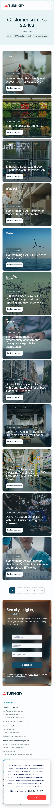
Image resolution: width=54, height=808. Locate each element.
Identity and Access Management (16, 740)
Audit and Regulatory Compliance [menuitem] (14, 736)
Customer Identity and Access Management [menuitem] (17, 754)
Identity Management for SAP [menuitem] (12, 721)
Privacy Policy (35, 790)
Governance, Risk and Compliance (16, 726)
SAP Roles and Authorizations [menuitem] (13, 711)
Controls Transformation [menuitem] (11, 733)
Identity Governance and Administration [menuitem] (16, 744)
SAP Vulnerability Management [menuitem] (13, 718)
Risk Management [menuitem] (9, 729)
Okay (37, 797)
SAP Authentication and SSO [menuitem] (12, 714)
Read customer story (14, 88)
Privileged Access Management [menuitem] (13, 748)
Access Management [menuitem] (10, 751)
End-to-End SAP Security (12, 707)
